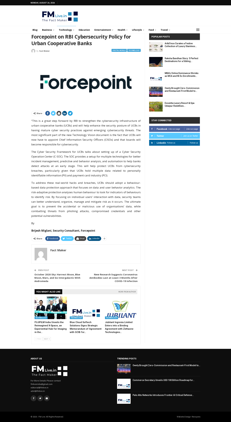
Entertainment (102, 29)
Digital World (119, 50)
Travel (164, 29)
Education (84, 29)
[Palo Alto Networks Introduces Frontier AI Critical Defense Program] (124, 399)
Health (121, 29)
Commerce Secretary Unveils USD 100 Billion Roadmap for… (163, 380)
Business (47, 29)
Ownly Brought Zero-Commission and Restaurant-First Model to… (166, 365)
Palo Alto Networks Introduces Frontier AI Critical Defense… (163, 395)
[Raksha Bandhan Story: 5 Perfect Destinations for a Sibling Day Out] (156, 62)
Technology (65, 29)
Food (151, 29)
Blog (35, 29)
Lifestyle (137, 29)
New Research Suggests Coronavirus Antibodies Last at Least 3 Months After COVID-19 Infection (113, 278)
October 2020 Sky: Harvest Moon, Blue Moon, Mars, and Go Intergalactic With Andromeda (57, 278)
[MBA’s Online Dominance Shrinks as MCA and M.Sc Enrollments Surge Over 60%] (156, 77)
